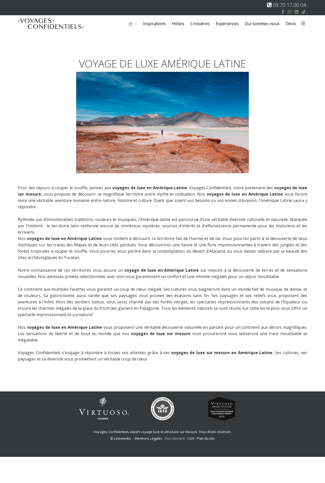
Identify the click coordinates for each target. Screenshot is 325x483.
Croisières (200, 23)
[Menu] (303, 23)
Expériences (227, 23)
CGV (190, 438)
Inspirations (154, 23)
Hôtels (178, 23)
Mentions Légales (148, 438)
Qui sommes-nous (262, 23)
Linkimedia (122, 438)
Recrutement (175, 438)
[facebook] (283, 12)
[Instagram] (289, 12)
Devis (291, 23)
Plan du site (206, 438)
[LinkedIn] (296, 12)
